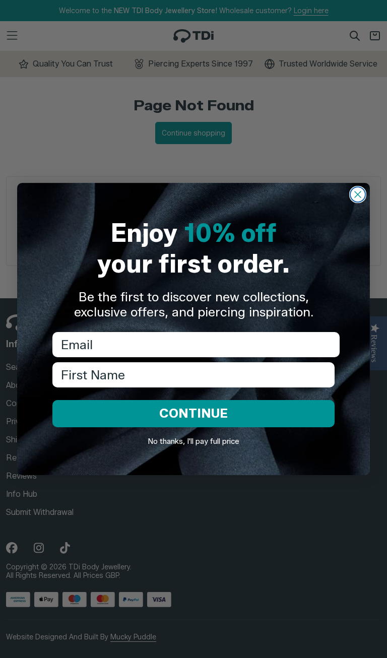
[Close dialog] (357, 194)
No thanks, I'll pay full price (193, 441)
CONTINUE (193, 413)
